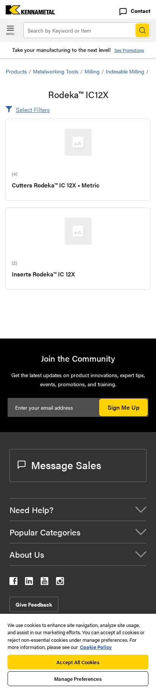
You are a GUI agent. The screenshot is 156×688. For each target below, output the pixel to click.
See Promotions (129, 50)
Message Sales (66, 464)
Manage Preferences (77, 678)
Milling (92, 71)
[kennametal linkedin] (29, 582)
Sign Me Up (123, 407)
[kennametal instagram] (60, 582)
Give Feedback (34, 604)
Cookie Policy (96, 647)
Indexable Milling (125, 71)
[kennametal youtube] (44, 582)
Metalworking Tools (55, 71)
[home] (27, 12)
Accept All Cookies (77, 662)
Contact (140, 10)
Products (16, 71)
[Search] (142, 30)
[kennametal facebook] (13, 582)
